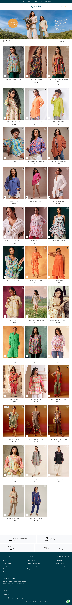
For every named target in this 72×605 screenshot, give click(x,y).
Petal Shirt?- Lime (58, 122)
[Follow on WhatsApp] (22, 598)
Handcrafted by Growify (40, 601)
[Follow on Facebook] (4, 598)
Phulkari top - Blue (36, 519)
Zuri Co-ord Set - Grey (58, 399)
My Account (59, 560)
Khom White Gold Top (13, 122)
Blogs (4, 572)
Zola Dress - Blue (13, 439)
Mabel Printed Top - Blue (36, 161)
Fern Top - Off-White (36, 241)
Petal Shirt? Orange (36, 122)
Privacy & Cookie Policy (33, 563)
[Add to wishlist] (23, 47)
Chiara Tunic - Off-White (36, 320)
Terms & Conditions (32, 566)
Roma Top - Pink (36, 360)
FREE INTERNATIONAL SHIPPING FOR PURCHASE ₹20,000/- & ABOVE (36, 1)
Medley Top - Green (13, 280)
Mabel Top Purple (13, 201)
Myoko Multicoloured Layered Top (58, 81)
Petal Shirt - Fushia (36, 201)
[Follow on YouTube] (17, 598)
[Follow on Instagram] (8, 598)
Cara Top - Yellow (14, 479)
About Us (5, 560)
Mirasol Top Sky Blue (58, 241)
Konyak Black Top (36, 80)
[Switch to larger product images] (3, 41)
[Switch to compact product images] (9, 41)
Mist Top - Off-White (13, 320)
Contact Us (6, 566)
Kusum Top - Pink (36, 399)
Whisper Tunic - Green (13, 360)
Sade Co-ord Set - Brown (58, 439)
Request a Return (61, 563)
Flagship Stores (7, 563)
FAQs (28, 569)
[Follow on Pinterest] (13, 598)
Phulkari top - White (13, 519)
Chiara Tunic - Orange (36, 280)
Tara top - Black (58, 479)
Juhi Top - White (58, 360)
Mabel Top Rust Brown (58, 161)
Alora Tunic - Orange (58, 280)
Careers (5, 569)
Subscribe (6, 594)
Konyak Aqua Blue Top (13, 80)
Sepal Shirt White (58, 201)
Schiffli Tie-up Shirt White (13, 241)
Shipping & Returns (32, 560)
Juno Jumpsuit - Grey (36, 439)
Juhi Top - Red (13, 399)
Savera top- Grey (36, 479)
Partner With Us (60, 566)
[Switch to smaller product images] (6, 41)
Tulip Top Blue (13, 161)
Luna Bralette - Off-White (58, 320)
